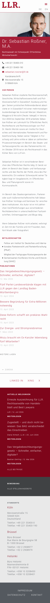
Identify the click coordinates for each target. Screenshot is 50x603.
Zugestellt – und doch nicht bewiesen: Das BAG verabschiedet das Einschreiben (25, 426)
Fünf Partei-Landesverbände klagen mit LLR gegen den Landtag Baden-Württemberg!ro (23, 288)
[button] (46, 4)
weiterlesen (14, 416)
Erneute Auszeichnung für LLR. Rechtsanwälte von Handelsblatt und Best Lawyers (25, 403)
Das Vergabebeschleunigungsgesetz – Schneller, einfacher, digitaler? (24, 450)
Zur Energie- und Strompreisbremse (21, 328)
